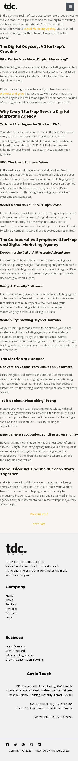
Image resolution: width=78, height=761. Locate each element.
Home (9, 595)
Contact (11, 613)
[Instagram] (31, 744)
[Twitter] (15, 744)
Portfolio (11, 609)
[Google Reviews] (23, 744)
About (9, 600)
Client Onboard (15, 650)
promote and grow (12, 93)
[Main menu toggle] (70, 7)
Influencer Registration (20, 655)
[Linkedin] (39, 744)
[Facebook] (7, 744)
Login (9, 617)
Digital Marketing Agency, (40, 28)
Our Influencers (15, 646)
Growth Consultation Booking (24, 659)
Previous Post (39, 514)
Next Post (39, 524)
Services (11, 604)
